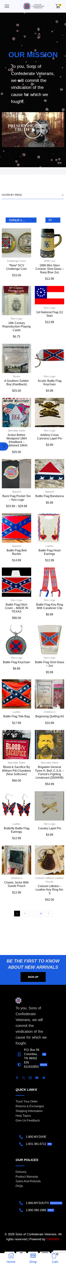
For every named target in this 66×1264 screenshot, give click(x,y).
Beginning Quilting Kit (49, 716)
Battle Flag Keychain (16, 662)
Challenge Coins (16, 260)
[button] (7, 6)
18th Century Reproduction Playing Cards (16, 326)
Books (16, 376)
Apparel (16, 491)
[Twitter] (23, 1077)
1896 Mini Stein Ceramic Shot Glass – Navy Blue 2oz (49, 269)
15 (41, 913)
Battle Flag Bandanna (49, 496)
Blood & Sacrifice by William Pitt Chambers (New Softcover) (16, 770)
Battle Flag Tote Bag (16, 716)
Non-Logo (16, 318)
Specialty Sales (16, 430)
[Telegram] (43, 1077)
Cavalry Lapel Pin (49, 828)
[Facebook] (17, 1077)
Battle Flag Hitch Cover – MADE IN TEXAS (16, 608)
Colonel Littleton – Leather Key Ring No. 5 (50, 890)
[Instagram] (30, 1077)
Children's (49, 711)
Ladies (49, 545)
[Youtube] (36, 1077)
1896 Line (49, 260)
